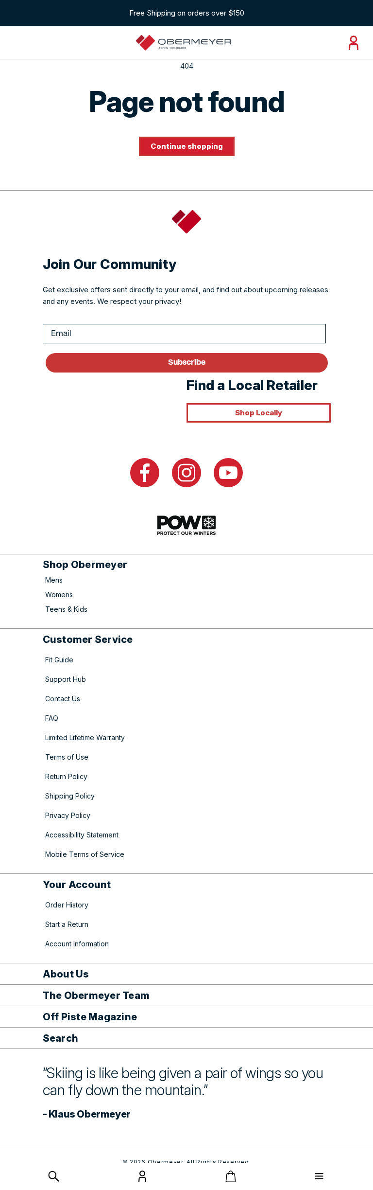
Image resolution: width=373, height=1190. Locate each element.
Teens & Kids (66, 609)
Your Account (77, 884)
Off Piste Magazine (90, 1017)
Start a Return (66, 924)
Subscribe (186, 362)
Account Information (77, 944)
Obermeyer (165, 1162)
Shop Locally (258, 412)
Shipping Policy (70, 796)
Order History (66, 905)
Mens (54, 580)
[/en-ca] (183, 43)
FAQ (51, 718)
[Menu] (319, 1176)
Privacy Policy (67, 815)
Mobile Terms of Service (84, 854)
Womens (59, 594)
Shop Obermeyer (85, 564)
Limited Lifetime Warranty (85, 737)
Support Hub (65, 679)
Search (61, 1038)
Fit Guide (59, 660)
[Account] (142, 1179)
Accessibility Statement (82, 835)
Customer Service (88, 639)
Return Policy (66, 776)
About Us (66, 974)
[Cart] (231, 1176)
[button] (54, 1176)
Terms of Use (66, 757)
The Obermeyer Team (96, 995)
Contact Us (62, 698)
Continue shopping (187, 146)
